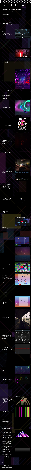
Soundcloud (9, 127)
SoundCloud (7, 187)
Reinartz (11, 446)
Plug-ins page (4, 338)
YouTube (10, 228)
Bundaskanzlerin (10, 97)
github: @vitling (18, 9)
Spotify (7, 16)
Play (3, 200)
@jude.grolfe (8, 188)
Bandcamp (3, 16)
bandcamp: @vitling (5, 9)
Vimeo (6, 269)
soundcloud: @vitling (12, 9)
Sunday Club (5, 401)
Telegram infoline (5, 127)
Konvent (3, 171)
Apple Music (10, 16)
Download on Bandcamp (5, 292)
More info (3, 81)
